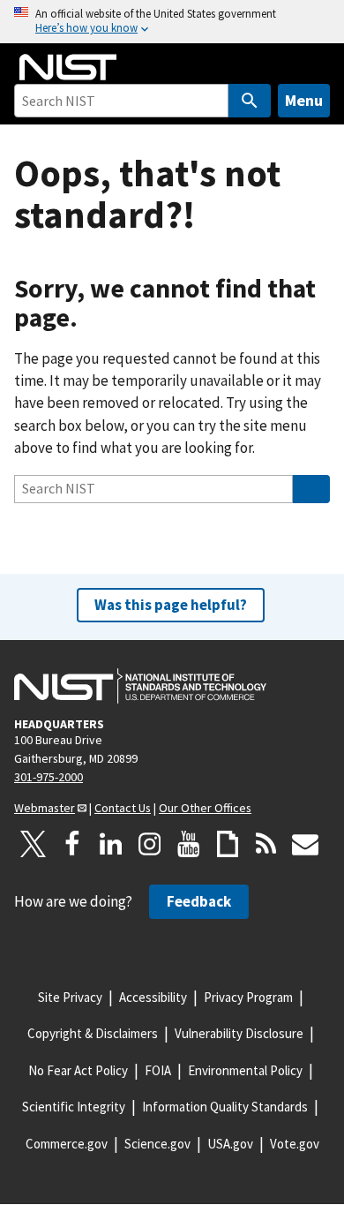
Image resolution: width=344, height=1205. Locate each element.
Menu (304, 100)
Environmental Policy (245, 1070)
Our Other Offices (205, 808)
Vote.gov (294, 1143)
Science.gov (157, 1143)
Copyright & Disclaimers (92, 1033)
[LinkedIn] (111, 844)
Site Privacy (70, 997)
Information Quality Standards (225, 1106)
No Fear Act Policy (78, 1070)
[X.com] (33, 844)
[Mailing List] (305, 844)
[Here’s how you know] (172, 21)
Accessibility (153, 997)
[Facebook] (72, 844)
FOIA (158, 1070)
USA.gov (230, 1143)
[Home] (67, 67)
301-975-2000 (48, 777)
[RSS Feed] (266, 844)
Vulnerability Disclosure (239, 1033)
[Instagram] (150, 844)
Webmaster (44, 808)
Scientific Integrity (73, 1106)
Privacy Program (248, 997)
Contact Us (122, 808)
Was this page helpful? (170, 604)
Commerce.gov (67, 1143)
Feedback (199, 901)
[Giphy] (227, 844)
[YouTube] (188, 844)
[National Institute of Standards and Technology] (140, 686)
